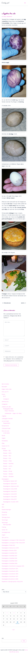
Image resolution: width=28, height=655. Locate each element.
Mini (3, 507)
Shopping (4, 512)
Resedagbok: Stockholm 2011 (10, 568)
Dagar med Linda (6, 389)
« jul (13, 629)
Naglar (3, 438)
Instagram (6, 399)
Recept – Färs (7, 455)
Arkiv (3, 589)
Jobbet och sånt (6, 406)
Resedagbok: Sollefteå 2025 (9, 563)
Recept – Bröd (7, 453)
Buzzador (4, 386)
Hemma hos (5, 401)
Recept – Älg (6, 450)
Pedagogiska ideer (8, 408)
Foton (3, 394)
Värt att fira (5, 537)
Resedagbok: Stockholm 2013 (10, 571)
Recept (4, 448)
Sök (3, 638)
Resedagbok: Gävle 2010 (10, 483)
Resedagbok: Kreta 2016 (10, 496)
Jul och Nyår (5, 421)
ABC (3, 504)
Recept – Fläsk (7, 461)
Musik (3, 435)
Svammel (4, 514)
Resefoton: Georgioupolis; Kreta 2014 (12, 581)
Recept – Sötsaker (8, 476)
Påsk (3, 443)
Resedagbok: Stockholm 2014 (10, 573)
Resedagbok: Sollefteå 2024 (9, 561)
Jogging (4, 416)
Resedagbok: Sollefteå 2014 (9, 555)
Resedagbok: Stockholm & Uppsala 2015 (13, 566)
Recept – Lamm (7, 466)
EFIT (4, 396)
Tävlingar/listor (6, 517)
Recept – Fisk (7, 458)
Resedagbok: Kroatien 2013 (10, 501)
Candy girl (5, 3)
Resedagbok (5, 479)
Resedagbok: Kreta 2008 (10, 489)
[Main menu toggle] (25, 2)
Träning (4, 527)
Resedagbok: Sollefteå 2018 (9, 558)
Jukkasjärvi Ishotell (7, 418)
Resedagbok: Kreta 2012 (10, 491)
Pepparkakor (6, 423)
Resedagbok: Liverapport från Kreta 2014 (13, 542)
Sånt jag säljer (7, 524)
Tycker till (4, 529)
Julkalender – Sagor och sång (13, 413)
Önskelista (5, 440)
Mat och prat (5, 431)
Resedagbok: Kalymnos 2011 (11, 486)
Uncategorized (6, 532)
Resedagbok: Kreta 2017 (10, 499)
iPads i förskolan (9, 410)
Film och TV (5, 391)
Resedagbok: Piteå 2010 (8, 545)
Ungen (3, 535)
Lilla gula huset (6, 428)
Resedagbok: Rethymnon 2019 (10, 548)
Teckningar (5, 520)
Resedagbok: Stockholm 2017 (10, 576)
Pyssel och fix (5, 446)
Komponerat (5, 425)
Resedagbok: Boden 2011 (10, 481)
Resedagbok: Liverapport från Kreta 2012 (13, 540)
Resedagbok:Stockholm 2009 (10, 579)
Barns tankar (5, 384)
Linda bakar (6, 433)
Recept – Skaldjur (8, 474)
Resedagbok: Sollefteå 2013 (9, 553)
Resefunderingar (6, 509)
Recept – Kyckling (8, 463)
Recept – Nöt (7, 468)
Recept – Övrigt (7, 471)
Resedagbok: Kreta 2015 (10, 494)
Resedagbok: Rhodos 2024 (9, 550)
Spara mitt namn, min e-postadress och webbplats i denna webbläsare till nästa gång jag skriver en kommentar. (13, 358)
